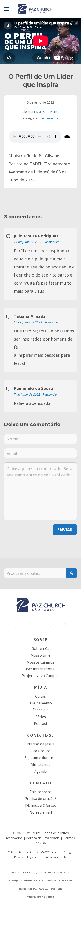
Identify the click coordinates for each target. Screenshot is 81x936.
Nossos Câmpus (40, 662)
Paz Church (32, 833)
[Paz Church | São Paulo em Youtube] (52, 624)
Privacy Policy (22, 857)
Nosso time (40, 655)
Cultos (40, 696)
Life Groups (41, 750)
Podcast (40, 723)
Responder (51, 242)
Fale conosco (41, 791)
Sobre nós (40, 648)
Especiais (40, 709)
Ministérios (40, 764)
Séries (40, 716)
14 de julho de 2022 (28, 242)
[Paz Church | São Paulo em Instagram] (28, 624)
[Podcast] (65, 624)
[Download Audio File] (66, 137)
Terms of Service (48, 857)
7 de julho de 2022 (27, 394)
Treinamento (48, 118)
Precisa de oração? (40, 798)
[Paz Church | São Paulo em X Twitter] (40, 624)
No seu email (40, 812)
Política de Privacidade (43, 838)
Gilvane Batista (50, 111)
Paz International (40, 668)
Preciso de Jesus (40, 743)
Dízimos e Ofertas (40, 805)
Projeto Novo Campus (40, 675)
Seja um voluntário (41, 757)
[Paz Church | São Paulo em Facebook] (15, 624)
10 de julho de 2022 (28, 322)
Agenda (40, 771)
